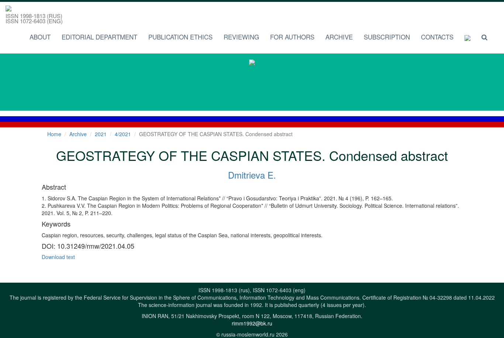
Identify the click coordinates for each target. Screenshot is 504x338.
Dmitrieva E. (252, 174)
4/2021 (123, 134)
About (40, 36)
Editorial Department (99, 36)
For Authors (292, 36)
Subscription (387, 36)
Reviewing (241, 36)
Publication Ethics (180, 36)
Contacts (437, 36)
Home (54, 134)
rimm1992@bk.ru (252, 323)
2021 (101, 134)
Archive (339, 36)
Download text (58, 257)
